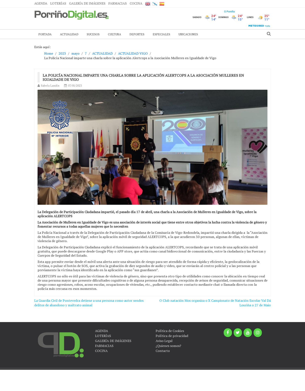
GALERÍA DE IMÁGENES (87, 3)
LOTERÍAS (58, 3)
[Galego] (154, 3)
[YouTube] (248, 332)
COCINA (136, 3)
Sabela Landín (50, 85)
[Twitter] (238, 332)
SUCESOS (93, 34)
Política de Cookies (170, 330)
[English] (147, 3)
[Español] (161, 3)
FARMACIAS (117, 3)
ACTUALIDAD (69, 34)
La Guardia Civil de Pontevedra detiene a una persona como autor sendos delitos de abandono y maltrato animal (89, 303)
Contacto (163, 350)
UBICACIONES (188, 34)
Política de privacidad (172, 335)
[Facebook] (228, 332)
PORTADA (45, 34)
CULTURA (114, 34)
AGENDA (40, 3)
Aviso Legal (164, 340)
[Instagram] (258, 332)
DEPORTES (136, 34)
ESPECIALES (161, 34)
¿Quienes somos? (168, 345)
